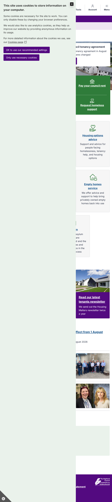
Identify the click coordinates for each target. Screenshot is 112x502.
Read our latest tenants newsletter (92, 299)
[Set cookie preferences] (6, 496)
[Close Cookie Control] (72, 4)
